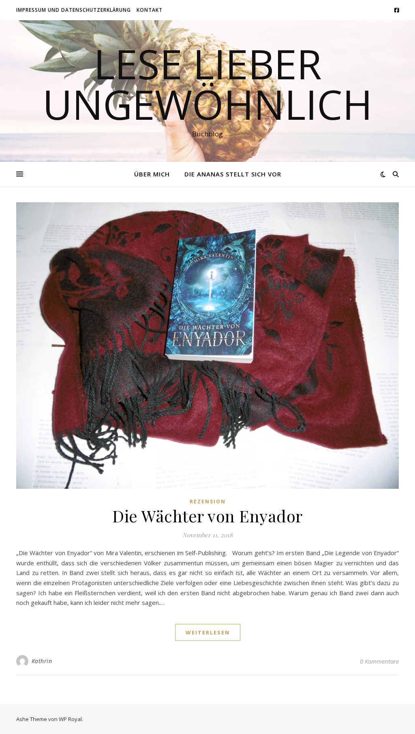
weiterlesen (208, 632)
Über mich (152, 174)
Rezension (208, 501)
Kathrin (42, 661)
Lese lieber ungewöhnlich (207, 83)
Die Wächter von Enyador (207, 515)
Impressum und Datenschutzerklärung (73, 9)
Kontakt (150, 9)
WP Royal (70, 719)
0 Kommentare (379, 661)
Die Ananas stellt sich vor (232, 174)
